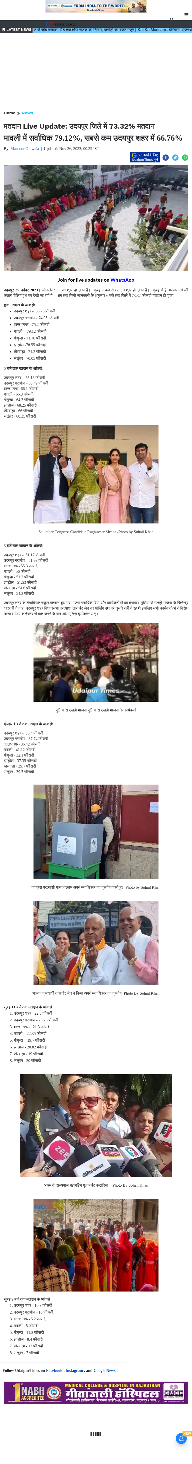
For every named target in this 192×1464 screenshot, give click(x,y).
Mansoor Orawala (24, 148)
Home (10, 112)
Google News (105, 1370)
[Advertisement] (96, 72)
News (27, 112)
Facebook (54, 1370)
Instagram (74, 1370)
